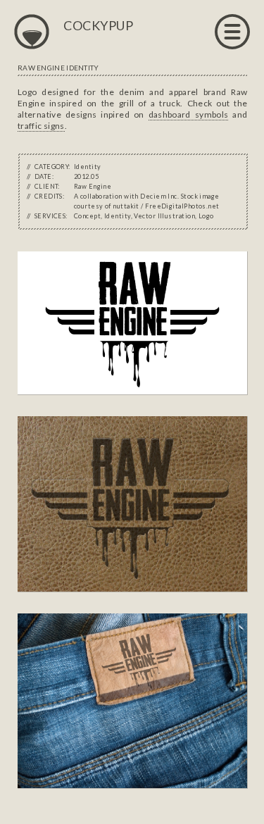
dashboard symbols (189, 114)
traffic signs (41, 125)
